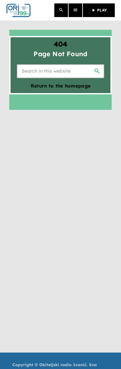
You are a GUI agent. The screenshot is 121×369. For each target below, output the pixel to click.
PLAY (99, 10)
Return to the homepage (61, 86)
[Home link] (18, 10)
